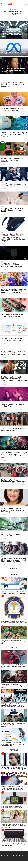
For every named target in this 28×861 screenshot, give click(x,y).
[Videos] (2, 142)
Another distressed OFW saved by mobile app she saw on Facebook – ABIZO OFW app (14, 352)
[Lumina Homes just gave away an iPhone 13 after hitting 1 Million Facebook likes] (14, 279)
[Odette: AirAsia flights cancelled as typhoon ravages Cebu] (14, 470)
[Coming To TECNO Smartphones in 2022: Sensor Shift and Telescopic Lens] (14, 253)
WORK (2, 156)
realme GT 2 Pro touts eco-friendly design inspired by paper (12, 210)
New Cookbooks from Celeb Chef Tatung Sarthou (13, 109)
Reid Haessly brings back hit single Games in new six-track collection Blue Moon (13, 666)
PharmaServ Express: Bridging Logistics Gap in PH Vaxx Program (14, 134)
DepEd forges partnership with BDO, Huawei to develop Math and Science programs (14, 560)
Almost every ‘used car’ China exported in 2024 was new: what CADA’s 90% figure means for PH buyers (12, 34)
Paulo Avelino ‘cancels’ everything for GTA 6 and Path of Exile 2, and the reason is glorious (13, 70)
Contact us (13, 853)
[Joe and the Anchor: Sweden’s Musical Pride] (14, 394)
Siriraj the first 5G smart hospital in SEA (11, 535)
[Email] (1, 855)
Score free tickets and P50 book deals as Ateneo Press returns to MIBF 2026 (13, 592)
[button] (2, 3)
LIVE (2, 81)
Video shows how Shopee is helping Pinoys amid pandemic (12, 160)
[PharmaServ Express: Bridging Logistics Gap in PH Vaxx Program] (14, 123)
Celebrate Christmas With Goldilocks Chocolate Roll (12, 315)
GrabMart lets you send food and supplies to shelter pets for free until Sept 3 (13, 642)
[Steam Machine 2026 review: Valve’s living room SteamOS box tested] (14, 798)
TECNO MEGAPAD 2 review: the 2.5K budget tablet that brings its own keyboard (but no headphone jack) (13, 788)
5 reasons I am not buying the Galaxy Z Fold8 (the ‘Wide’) (13, 844)
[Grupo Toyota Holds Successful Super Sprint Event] (14, 419)
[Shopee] (19, 855)
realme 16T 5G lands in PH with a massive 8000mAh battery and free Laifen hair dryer (12, 744)
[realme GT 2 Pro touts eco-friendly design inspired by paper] (14, 198)
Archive (19, 853)
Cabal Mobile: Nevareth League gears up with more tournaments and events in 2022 (14, 455)
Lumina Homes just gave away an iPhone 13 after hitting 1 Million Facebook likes (14, 290)
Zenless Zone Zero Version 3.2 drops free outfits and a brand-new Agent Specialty (12, 686)
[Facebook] (4, 855)
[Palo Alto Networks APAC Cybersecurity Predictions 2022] (14, 329)
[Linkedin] (10, 855)
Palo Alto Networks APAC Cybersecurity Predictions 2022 (14, 339)
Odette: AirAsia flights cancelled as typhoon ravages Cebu (13, 481)
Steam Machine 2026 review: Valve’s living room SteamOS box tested (12, 806)
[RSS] (22, 855)
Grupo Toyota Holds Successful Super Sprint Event (14, 429)
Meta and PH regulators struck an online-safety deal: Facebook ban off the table (13, 52)
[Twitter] (13, 855)
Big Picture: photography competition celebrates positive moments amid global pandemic (14, 379)
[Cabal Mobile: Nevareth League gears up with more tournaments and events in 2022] (14, 443)
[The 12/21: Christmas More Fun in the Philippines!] (14, 174)
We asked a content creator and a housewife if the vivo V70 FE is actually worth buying (13, 826)
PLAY (2, 182)
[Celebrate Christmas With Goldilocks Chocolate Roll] (14, 305)
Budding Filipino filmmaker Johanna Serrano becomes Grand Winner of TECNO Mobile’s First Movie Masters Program (13, 237)
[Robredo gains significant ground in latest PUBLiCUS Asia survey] (14, 497)
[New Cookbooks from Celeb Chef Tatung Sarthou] (14, 99)
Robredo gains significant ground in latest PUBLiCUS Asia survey (12, 510)
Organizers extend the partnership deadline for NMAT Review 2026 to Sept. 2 (14, 622)
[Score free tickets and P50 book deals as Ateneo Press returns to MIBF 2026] (14, 583)
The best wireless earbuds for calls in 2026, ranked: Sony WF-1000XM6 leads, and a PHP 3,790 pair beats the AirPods (14, 769)
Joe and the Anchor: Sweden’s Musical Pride (13, 405)
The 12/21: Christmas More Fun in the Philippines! (13, 185)
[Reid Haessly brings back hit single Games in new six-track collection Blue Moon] (14, 657)
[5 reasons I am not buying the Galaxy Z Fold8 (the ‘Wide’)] (14, 835)
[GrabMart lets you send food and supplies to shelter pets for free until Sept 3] (14, 632)
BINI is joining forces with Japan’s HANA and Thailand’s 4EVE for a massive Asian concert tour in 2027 (12, 705)
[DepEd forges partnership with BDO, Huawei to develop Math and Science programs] (14, 548)
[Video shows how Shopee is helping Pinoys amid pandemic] (14, 149)
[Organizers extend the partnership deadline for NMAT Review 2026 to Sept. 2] (14, 607)
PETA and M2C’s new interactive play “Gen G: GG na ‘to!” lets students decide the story (14, 725)
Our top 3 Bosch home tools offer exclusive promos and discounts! (12, 84)
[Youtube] (16, 855)
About (7, 853)
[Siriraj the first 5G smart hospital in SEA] (14, 524)
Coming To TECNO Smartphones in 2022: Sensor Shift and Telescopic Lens (13, 264)
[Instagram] (7, 855)
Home (2, 853)
